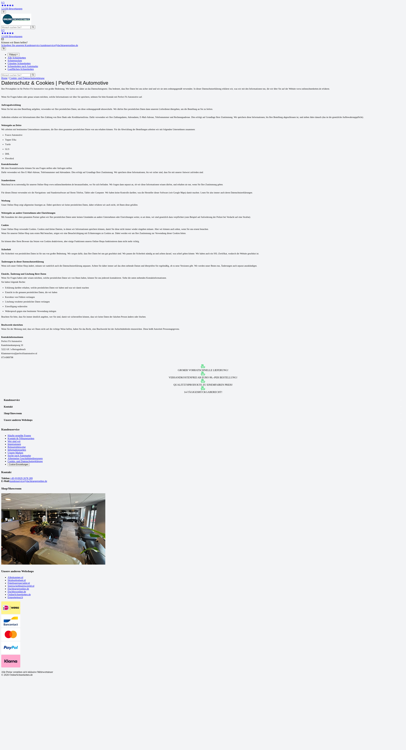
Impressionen (14, 444)
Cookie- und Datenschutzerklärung (26, 78)
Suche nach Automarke (19, 455)
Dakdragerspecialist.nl (19, 583)
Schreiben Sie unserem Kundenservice (39, 45)
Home (4, 78)
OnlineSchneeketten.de (19, 594)
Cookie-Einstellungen (18, 464)
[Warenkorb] (3, 48)
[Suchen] (33, 27)
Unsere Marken (15, 452)
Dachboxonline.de (17, 591)
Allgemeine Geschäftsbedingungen (25, 458)
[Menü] (3, 12)
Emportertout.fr (15, 597)
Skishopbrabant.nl (17, 580)
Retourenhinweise (17, 447)
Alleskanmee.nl (15, 577)
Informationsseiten (17, 450)
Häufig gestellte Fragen (19, 435)
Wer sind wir (14, 441)
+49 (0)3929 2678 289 (21, 478)
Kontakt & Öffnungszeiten (21, 438)
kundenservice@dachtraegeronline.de (28, 481)
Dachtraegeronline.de (18, 588)
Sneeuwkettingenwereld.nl (21, 586)
